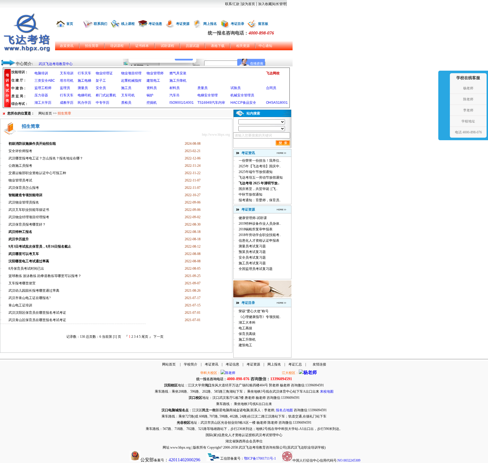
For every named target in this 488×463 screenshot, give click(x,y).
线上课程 (128, 24)
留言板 (263, 24)
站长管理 (279, 4)
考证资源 (182, 24)
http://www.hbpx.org (216, 135)
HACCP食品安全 (243, 103)
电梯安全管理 (207, 95)
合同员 (271, 88)
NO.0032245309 (348, 460)
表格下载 (218, 46)
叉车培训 (66, 73)
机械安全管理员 (242, 95)
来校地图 (327, 391)
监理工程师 (42, 88)
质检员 (126, 103)
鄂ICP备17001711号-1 (260, 458)
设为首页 (248, 4)
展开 (443, 105)
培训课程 (117, 46)
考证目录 (237, 24)
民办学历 (84, 103)
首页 (69, 24)
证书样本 (142, 46)
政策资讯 (66, 46)
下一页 (158, 337)
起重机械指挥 (131, 81)
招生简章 (92, 46)
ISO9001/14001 (181, 103)
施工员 (126, 88)
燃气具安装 (177, 73)
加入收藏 (265, 4)
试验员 (235, 88)
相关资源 (243, 46)
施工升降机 (177, 81)
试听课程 (167, 46)
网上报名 (210, 24)
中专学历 (102, 103)
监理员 (65, 88)
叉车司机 (128, 95)
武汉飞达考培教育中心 (56, 64)
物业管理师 (155, 73)
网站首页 (45, 113)
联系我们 (100, 24)
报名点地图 (284, 410)
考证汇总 (295, 364)
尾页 (144, 337)
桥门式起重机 (106, 95)
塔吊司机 (66, 81)
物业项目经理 (131, 73)
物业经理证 (104, 73)
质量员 (202, 88)
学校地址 (468, 121)
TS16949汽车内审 (211, 103)
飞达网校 (273, 73)
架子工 (101, 81)
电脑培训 (41, 73)
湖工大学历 (42, 103)
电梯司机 (84, 95)
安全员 (101, 88)
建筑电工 (153, 81)
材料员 (174, 88)
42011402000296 (184, 459)
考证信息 (155, 24)
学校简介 (190, 364)
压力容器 (41, 95)
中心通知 (265, 46)
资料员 (152, 88)
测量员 (83, 88)
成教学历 (66, 103)
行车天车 (84, 73)
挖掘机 (152, 103)
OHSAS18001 (277, 103)
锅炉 (150, 95)
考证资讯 (211, 364)
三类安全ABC (44, 81)
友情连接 (319, 364)
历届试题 (192, 46)
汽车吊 (174, 95)
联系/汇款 (232, 4)
